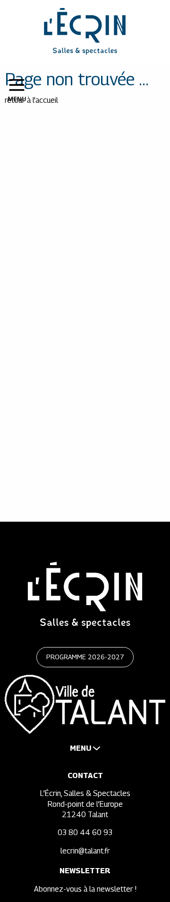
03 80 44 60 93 (85, 832)
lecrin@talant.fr (85, 850)
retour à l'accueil (31, 100)
